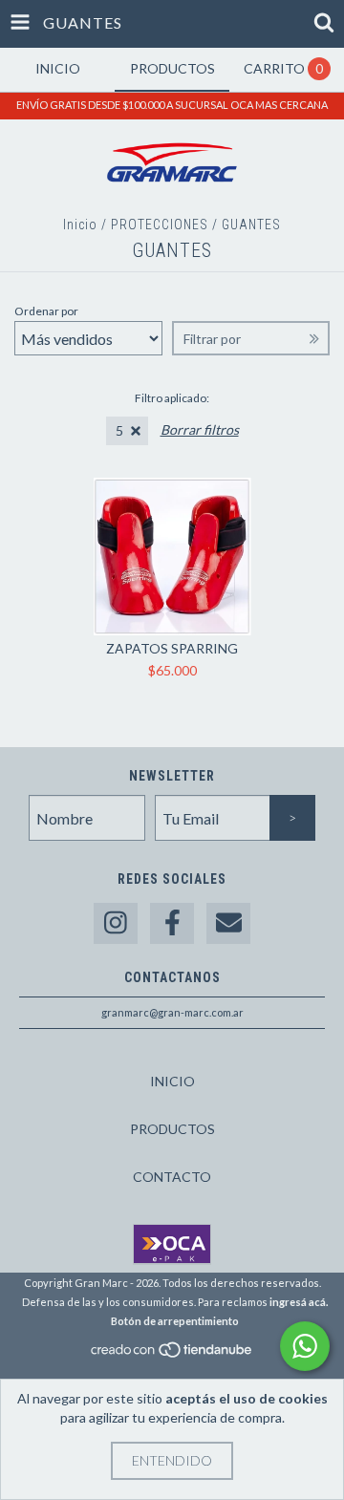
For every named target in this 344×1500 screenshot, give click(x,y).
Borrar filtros (200, 429)
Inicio (80, 224)
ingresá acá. (298, 1302)
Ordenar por (46, 311)
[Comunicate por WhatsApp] (305, 1346)
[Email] (228, 923)
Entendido (172, 1460)
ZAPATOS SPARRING (172, 648)
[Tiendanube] (172, 1354)
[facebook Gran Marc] (172, 923)
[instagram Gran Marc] (116, 923)
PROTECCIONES (159, 224)
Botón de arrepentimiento (175, 1321)
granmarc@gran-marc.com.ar (172, 1012)
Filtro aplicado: (172, 398)
